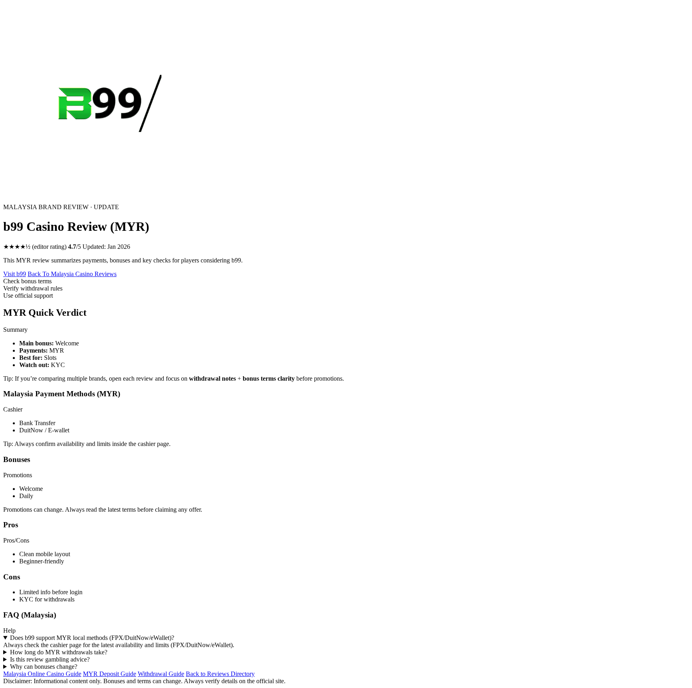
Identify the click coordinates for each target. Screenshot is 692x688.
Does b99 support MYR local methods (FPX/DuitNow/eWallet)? (92, 637)
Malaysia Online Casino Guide (42, 673)
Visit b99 (14, 273)
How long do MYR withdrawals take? (58, 652)
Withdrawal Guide (161, 673)
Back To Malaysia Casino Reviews (72, 273)
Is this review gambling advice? (50, 659)
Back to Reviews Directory (220, 673)
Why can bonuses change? (43, 666)
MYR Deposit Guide (109, 673)
